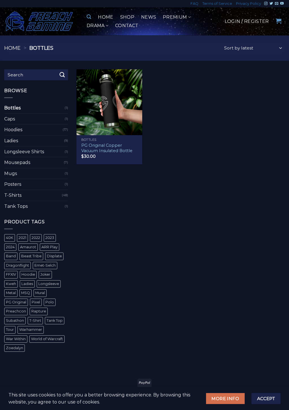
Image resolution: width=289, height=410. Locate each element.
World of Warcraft (47, 339)
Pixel (36, 302)
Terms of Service (217, 3)
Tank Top (55, 320)
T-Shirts (12, 195)
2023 (49, 238)
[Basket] (278, 21)
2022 (36, 238)
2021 (22, 238)
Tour (10, 329)
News (148, 17)
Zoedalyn (14, 348)
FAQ (194, 3)
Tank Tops (16, 206)
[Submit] (62, 74)
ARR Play (49, 247)
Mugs (10, 173)
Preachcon (16, 311)
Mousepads (17, 162)
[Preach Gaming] (39, 21)
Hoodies (13, 129)
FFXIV (11, 274)
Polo (49, 302)
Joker (45, 274)
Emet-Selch (45, 265)
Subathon (15, 320)
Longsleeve (48, 284)
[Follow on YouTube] (282, 4)
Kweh (11, 284)
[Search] (89, 17)
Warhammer (30, 329)
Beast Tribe (31, 256)
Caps (9, 119)
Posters (12, 184)
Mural (40, 293)
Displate (54, 256)
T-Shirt (35, 320)
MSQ (25, 293)
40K (9, 238)
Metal (11, 293)
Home (105, 17)
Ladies (11, 140)
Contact (126, 25)
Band (11, 256)
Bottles (12, 108)
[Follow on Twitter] (271, 4)
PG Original (16, 302)
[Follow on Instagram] (266, 4)
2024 (10, 247)
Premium (175, 17)
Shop (127, 17)
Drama (96, 25)
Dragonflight (17, 265)
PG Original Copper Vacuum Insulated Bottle (106, 148)
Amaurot (28, 247)
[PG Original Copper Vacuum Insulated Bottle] (109, 102)
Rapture (38, 311)
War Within (16, 339)
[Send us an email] (276, 4)
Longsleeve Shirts (24, 151)
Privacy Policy (248, 3)
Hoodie (28, 274)
